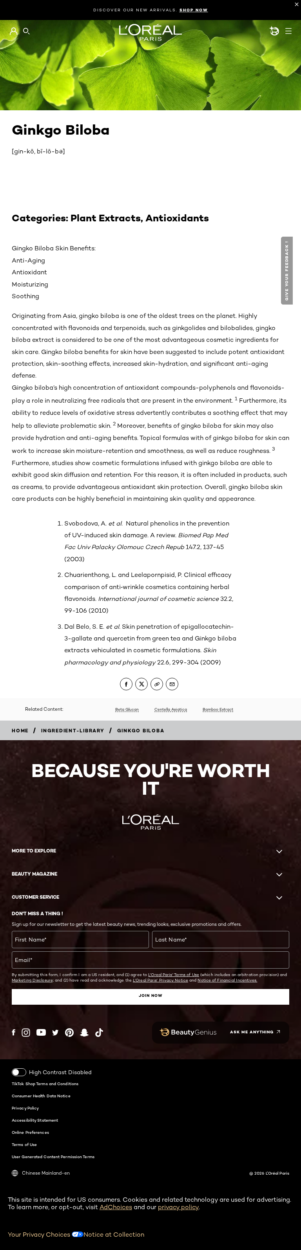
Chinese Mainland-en (46, 1173)
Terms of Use (24, 1144)
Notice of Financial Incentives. (227, 980)
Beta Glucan (127, 709)
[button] (288, 271)
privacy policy (178, 1207)
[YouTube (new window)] (41, 1032)
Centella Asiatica (170, 709)
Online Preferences (30, 1132)
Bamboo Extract (218, 709)
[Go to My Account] (13, 31)
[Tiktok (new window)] (99, 1032)
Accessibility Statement (35, 1120)
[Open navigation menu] (288, 31)
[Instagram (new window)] (26, 1032)
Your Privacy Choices (40, 1234)
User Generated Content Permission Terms (53, 1156)
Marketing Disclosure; (33, 980)
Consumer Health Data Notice (41, 1095)
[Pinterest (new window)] (69, 1032)
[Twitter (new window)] (55, 1032)
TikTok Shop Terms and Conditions (45, 1083)
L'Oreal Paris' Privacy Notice (160, 980)
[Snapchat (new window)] (84, 1032)
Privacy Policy (25, 1108)
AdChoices (116, 1207)
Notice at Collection (113, 1234)
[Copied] (156, 684)
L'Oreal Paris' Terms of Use (173, 974)
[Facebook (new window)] (13, 1032)
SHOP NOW (194, 10)
